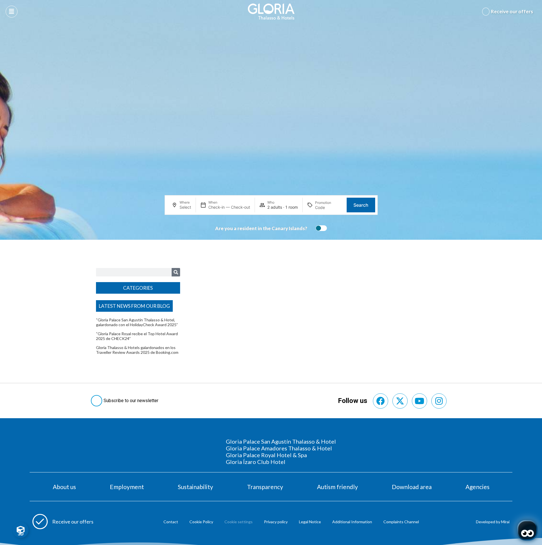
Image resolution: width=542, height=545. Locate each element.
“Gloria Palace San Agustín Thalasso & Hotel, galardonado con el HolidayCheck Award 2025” (137, 322)
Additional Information (352, 521)
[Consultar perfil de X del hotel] (400, 401)
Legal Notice (310, 521)
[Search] (176, 272)
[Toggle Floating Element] (21, 530)
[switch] (320, 228)
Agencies (477, 486)
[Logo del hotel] (271, 11)
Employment (127, 486)
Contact (170, 521)
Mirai (505, 521)
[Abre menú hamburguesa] (11, 11)
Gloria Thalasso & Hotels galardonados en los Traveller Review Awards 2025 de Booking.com (137, 350)
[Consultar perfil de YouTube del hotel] (419, 401)
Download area (412, 486)
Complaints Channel (401, 521)
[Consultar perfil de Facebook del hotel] (380, 401)
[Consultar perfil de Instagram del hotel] (439, 401)
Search (360, 205)
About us (64, 486)
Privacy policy (276, 521)
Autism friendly (337, 486)
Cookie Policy (201, 521)
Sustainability (195, 486)
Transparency (265, 486)
